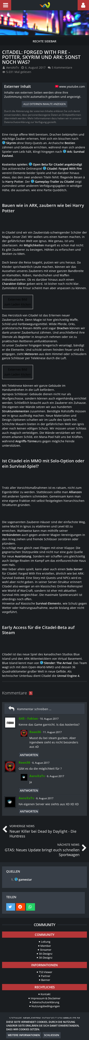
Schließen (51, 1035)
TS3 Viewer (45, 972)
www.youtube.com (72, 86)
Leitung (45, 941)
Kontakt (46, 994)
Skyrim (11, 143)
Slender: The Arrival (58, 663)
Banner (45, 980)
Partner (45, 976)
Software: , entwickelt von (44, 1018)
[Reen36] (24, 740)
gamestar (25, 879)
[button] (5, 5)
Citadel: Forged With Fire (64, 169)
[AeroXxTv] (24, 779)
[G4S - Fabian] (10, 723)
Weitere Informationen (24, 1035)
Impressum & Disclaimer (45, 998)
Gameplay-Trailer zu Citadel (54, 182)
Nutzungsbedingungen (45, 1006)
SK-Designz (45, 953)
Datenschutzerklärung (45, 1002)
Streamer (45, 950)
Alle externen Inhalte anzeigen (44, 104)
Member (45, 946)
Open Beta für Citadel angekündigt (57, 164)
